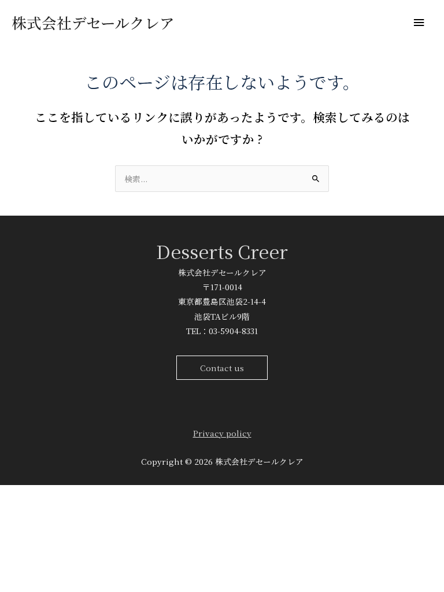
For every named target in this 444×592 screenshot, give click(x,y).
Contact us (222, 367)
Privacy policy (222, 433)
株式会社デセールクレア (93, 22)
